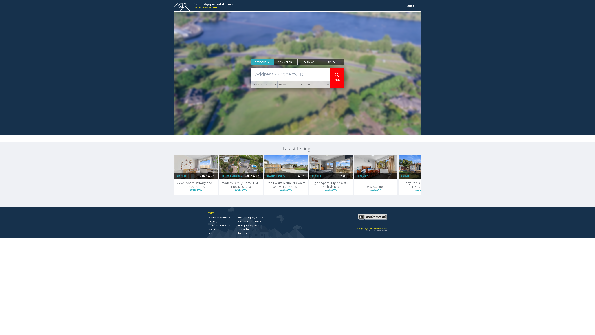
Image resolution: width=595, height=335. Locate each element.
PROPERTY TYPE (260, 84)
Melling (212, 233)
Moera (212, 229)
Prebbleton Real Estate (219, 217)
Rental (332, 62)
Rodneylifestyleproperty (249, 225)
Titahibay (213, 221)
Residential (262, 62)
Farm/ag (309, 62)
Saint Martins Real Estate (249, 221)
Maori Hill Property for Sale (250, 217)
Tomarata (242, 233)
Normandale (243, 229)
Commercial (286, 62)
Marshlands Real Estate (219, 225)
